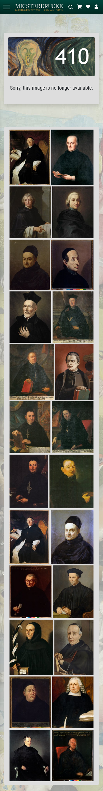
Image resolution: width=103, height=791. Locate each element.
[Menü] (6, 7)
